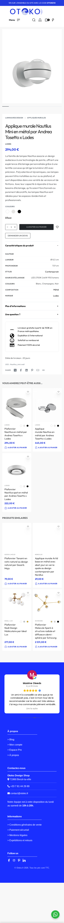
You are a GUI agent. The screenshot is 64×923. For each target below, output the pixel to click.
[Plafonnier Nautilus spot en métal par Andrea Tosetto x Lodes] (16, 468)
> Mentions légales (17, 835)
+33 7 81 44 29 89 (19, 786)
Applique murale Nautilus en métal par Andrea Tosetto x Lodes (44, 433)
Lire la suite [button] (30, 708)
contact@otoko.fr (19, 793)
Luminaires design (14, 118)
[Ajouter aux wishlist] (57, 227)
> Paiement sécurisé (18, 830)
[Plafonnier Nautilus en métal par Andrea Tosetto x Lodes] (16, 405)
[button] (46, 583)
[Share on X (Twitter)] (15, 370)
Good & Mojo (9, 554)
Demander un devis (18, 235)
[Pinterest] (19, 860)
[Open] (53, 20)
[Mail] (37, 370)
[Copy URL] (43, 370)
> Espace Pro (14, 750)
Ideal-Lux (8, 621)
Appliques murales (36, 118)
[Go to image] (5, 106)
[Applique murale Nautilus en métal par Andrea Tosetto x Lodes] (47, 405)
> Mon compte (14, 744)
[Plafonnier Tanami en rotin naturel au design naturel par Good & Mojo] (16, 537)
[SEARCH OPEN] (33, 20)
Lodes (56, 295)
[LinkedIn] (24, 860)
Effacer (8, 217)
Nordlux (38, 554)
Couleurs (10, 206)
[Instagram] (14, 860)
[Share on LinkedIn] (26, 370)
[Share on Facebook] (20, 370)
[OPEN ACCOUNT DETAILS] (40, 20)
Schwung (39, 621)
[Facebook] (8, 860)
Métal (56, 289)
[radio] (7, 211)
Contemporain (52, 271)
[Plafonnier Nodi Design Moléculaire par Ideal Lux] (16, 603)
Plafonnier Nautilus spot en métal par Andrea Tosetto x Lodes (16, 494)
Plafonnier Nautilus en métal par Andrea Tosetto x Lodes (15, 433)
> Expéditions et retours (19, 840)
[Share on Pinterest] (32, 370)
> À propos (13, 755)
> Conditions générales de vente (24, 824)
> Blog (10, 739)
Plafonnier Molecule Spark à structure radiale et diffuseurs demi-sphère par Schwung (45, 631)
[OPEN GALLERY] (32, 66)
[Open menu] (14, 20)
